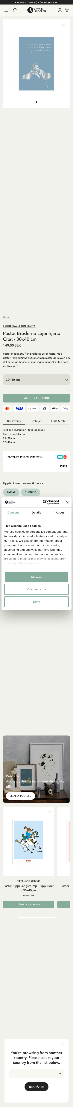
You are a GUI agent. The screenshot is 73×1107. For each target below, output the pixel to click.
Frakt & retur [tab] (58, 421)
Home (6, 317)
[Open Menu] (6, 10)
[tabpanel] (36, 435)
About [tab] (60, 512)
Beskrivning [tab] (14, 421)
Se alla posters (20, 796)
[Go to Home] (36, 10)
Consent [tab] (13, 512)
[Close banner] (67, 502)
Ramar (11, 492)
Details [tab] (36, 512)
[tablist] (36, 421)
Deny (36, 601)
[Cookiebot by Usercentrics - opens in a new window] (44, 502)
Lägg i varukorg (36, 398)
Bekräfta (36, 1087)
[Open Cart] (65, 10)
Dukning (31, 492)
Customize (34, 589)
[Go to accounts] (59, 10)
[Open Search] (16, 10)
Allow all (36, 576)
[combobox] (36, 1073)
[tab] (36, 102)
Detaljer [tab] (37, 421)
